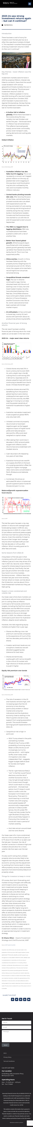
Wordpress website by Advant (16, 1122)
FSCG (5, 1053)
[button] (29, 3)
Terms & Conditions (9, 1061)
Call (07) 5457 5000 (8, 1068)
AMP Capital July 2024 (10, 945)
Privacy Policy (7, 1057)
